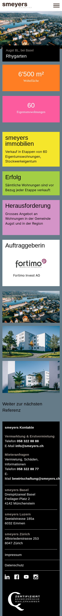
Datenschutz (14, 565)
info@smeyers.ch (29, 446)
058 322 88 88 (28, 441)
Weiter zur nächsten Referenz (22, 407)
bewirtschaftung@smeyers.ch (36, 478)
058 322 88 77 (28, 469)
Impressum (13, 555)
